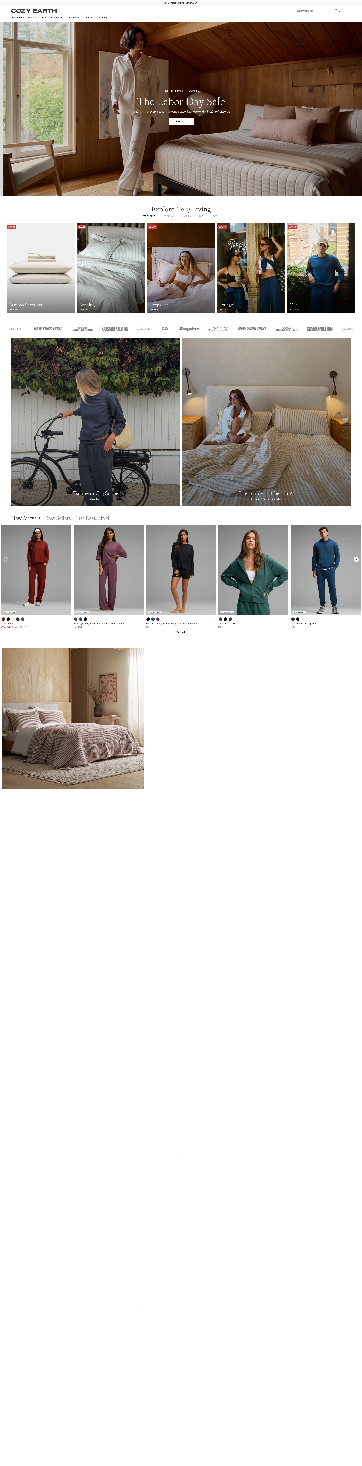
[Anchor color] (80, 619)
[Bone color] (13, 619)
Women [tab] (186, 216)
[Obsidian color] (230, 619)
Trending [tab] (149, 216)
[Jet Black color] (8, 619)
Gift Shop (103, 17)
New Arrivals (26, 518)
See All (181, 632)
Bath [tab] (216, 216)
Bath (44, 17)
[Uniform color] (220, 619)
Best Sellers (18, 17)
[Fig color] (22, 619)
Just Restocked (92, 518)
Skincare (88, 17)
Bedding (32, 17)
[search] (330, 11)
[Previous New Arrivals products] (5, 559)
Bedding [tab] (168, 216)
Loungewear (73, 17)
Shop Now (181, 121)
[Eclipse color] (18, 619)
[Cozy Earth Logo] (34, 11)
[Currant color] (3, 619)
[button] (346, 10)
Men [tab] (201, 216)
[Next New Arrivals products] (356, 559)
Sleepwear (56, 17)
